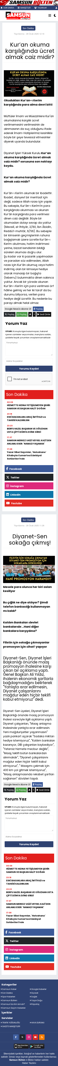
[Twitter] (22, 1037)
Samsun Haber (9, 989)
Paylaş (39, 308)
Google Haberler (38, 989)
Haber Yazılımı (29, 1062)
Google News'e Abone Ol (18, 308)
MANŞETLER (25, 7)
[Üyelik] (56, 7)
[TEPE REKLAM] (29, 2)
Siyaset (34, 993)
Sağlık (34, 996)
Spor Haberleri (8, 996)
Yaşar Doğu (36, 1000)
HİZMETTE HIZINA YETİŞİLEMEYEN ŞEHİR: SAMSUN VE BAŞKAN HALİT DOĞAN (28, 407)
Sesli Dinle (44, 314)
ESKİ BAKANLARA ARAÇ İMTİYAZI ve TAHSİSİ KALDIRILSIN (26, 418)
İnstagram (17, 486)
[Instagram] (29, 1037)
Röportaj (35, 1004)
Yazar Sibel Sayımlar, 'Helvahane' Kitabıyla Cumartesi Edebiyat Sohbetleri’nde (26, 455)
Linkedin (15, 494)
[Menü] (49, 15)
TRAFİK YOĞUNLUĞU (11, 1022)
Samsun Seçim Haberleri (14, 1008)
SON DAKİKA (8, 7)
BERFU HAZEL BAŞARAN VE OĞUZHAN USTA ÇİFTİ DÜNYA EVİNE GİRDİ (27, 430)
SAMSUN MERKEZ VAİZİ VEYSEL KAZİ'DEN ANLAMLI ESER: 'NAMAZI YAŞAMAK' (29, 442)
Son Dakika (28, 28)
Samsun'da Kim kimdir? (13, 1004)
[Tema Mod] (55, 16)
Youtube (16, 503)
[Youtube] (35, 1037)
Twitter (14, 477)
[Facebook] (16, 1037)
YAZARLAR (42, 7)
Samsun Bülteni (9, 1000)
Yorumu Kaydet (29, 368)
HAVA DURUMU (37, 1022)
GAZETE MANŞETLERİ (11, 1026)
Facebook (15, 469)
